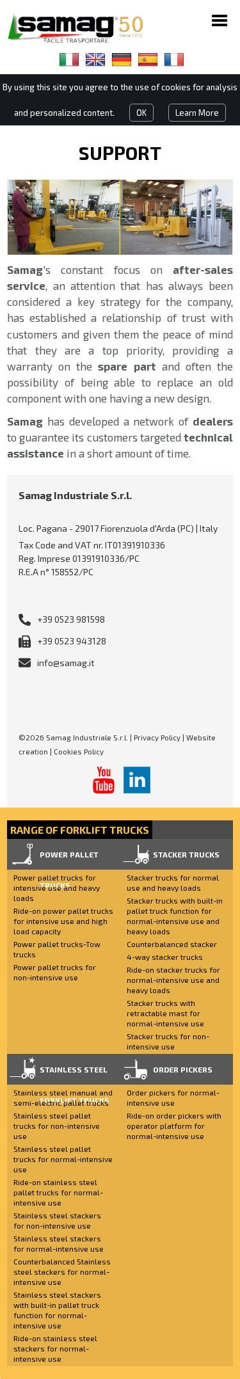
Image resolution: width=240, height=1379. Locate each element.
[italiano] (69, 59)
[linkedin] (137, 780)
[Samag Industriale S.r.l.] (84, 28)
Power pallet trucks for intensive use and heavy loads (56, 887)
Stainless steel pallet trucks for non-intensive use (56, 1125)
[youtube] (103, 780)
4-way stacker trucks (165, 956)
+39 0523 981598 (71, 619)
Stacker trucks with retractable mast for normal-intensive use (165, 1013)
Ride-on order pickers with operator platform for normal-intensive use (174, 1125)
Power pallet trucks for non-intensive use (54, 972)
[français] (174, 59)
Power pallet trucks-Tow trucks (56, 949)
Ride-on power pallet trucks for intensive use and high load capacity (63, 921)
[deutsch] (121, 59)
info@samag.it (66, 662)
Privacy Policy (157, 737)
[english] (95, 59)
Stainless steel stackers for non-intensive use (57, 1220)
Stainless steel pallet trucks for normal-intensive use (63, 1159)
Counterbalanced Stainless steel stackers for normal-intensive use (62, 1271)
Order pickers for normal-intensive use (173, 1097)
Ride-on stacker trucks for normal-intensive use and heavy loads (173, 979)
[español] (148, 59)
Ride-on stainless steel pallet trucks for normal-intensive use (58, 1192)
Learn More (197, 113)
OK (141, 113)
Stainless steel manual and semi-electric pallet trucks (63, 1097)
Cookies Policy (79, 751)
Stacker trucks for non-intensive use (168, 1041)
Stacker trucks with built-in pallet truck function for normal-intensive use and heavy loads (175, 916)
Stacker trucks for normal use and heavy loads (173, 882)
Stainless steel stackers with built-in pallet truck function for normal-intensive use (57, 1310)
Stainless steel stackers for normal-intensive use (58, 1243)
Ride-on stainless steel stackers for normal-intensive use (55, 1348)
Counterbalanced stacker (172, 943)
